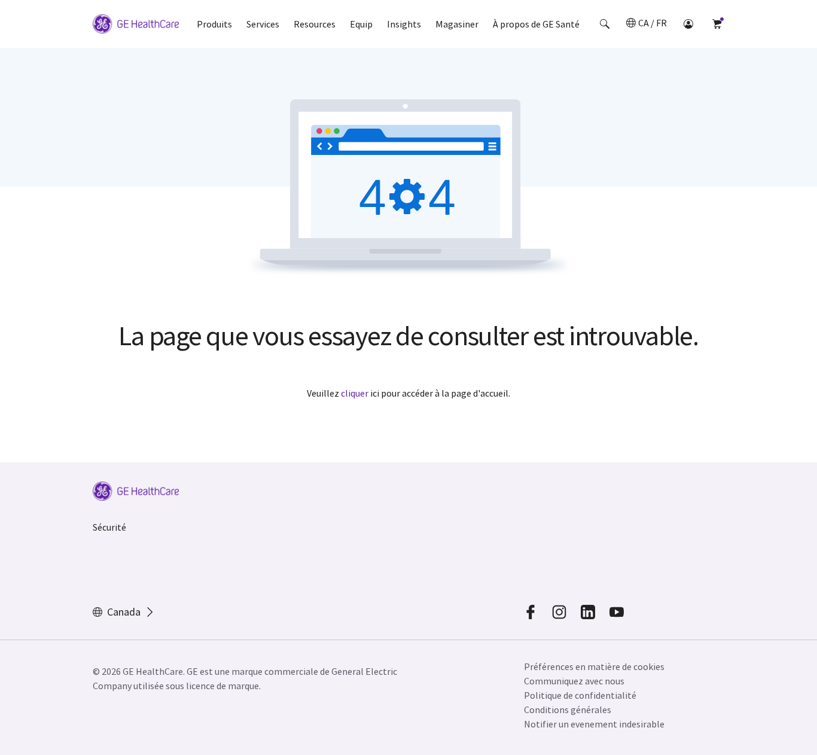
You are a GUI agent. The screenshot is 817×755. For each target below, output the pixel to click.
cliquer (354, 393)
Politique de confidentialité (580, 695)
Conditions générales (567, 710)
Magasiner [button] (456, 24)
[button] (604, 24)
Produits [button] (214, 24)
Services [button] (262, 24)
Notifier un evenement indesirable (594, 724)
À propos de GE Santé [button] (536, 24)
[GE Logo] (136, 25)
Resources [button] (315, 24)
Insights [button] (404, 24)
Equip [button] (361, 24)
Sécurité (109, 527)
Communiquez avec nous (574, 681)
